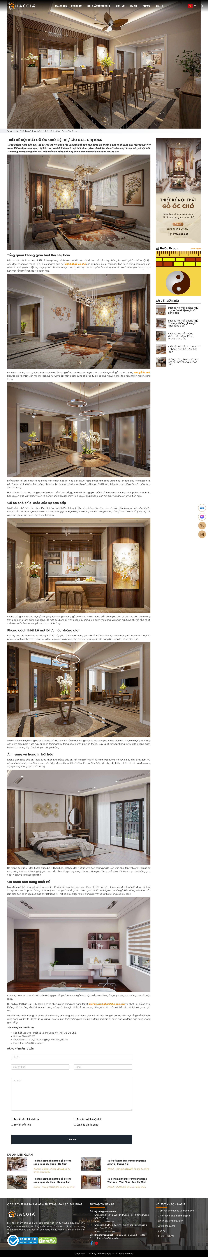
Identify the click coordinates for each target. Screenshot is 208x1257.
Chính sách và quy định (170, 1220)
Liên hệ (159, 5)
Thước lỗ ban (168, 248)
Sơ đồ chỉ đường (166, 1225)
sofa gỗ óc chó (142, 372)
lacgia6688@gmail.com (109, 1238)
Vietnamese (193, 7)
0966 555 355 (109, 1231)
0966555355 (108, 1221)
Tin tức (147, 5)
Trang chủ (61, 5)
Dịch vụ (120, 5)
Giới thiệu (76, 5)
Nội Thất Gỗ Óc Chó (99, 5)
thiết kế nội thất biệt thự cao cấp (106, 1003)
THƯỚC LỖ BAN (166, 1235)
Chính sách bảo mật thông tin (174, 1215)
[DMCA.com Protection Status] (47, 1240)
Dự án (133, 5)
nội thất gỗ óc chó (75, 263)
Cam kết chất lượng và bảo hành (176, 1210)
